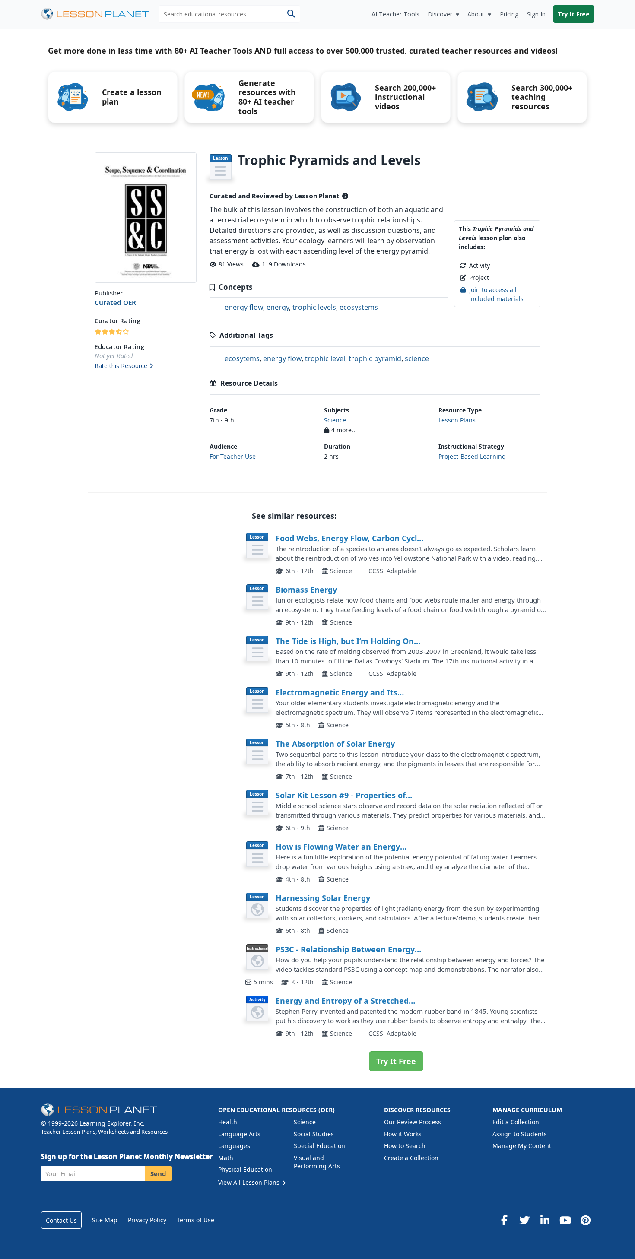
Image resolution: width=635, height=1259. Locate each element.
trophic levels (314, 307)
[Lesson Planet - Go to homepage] (100, 14)
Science (335, 420)
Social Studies (314, 1134)
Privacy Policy (147, 1220)
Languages (234, 1146)
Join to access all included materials (496, 293)
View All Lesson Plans (249, 1182)
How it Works (403, 1134)
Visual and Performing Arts (317, 1162)
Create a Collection (411, 1158)
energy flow (244, 307)
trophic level (325, 358)
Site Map (104, 1220)
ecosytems (242, 358)
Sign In (536, 14)
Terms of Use (195, 1220)
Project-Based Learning (472, 456)
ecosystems (359, 307)
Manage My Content (521, 1146)
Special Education (319, 1146)
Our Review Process (412, 1122)
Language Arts (239, 1134)
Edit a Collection (515, 1122)
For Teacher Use (233, 456)
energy (278, 307)
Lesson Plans (457, 420)
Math (225, 1158)
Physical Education (245, 1169)
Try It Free (574, 14)
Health (227, 1122)
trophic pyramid (375, 358)
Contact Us (61, 1220)
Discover (440, 14)
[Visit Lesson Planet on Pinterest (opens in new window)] (585, 1220)
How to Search (404, 1146)
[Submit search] (291, 14)
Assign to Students (519, 1134)
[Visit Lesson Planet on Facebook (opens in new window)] (504, 1220)
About (475, 14)
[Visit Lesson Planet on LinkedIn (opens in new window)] (544, 1220)
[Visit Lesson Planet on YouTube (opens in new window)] (565, 1220)
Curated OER (115, 302)
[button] (145, 366)
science (417, 358)
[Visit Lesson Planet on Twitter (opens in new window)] (524, 1220)
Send (158, 1173)
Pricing (509, 14)
